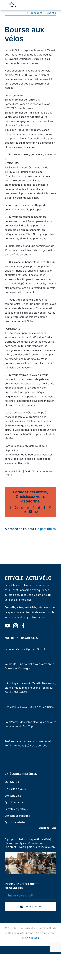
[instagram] (15, 625)
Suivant (49, 12)
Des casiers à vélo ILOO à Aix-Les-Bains (29, 706)
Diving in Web (30, 937)
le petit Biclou (15, 471)
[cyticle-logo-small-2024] (11, 3)
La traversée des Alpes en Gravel (25, 649)
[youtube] (7, 625)
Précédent (36, 12)
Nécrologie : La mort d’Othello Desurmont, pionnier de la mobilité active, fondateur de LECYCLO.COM (30, 687)
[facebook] (23, 625)
